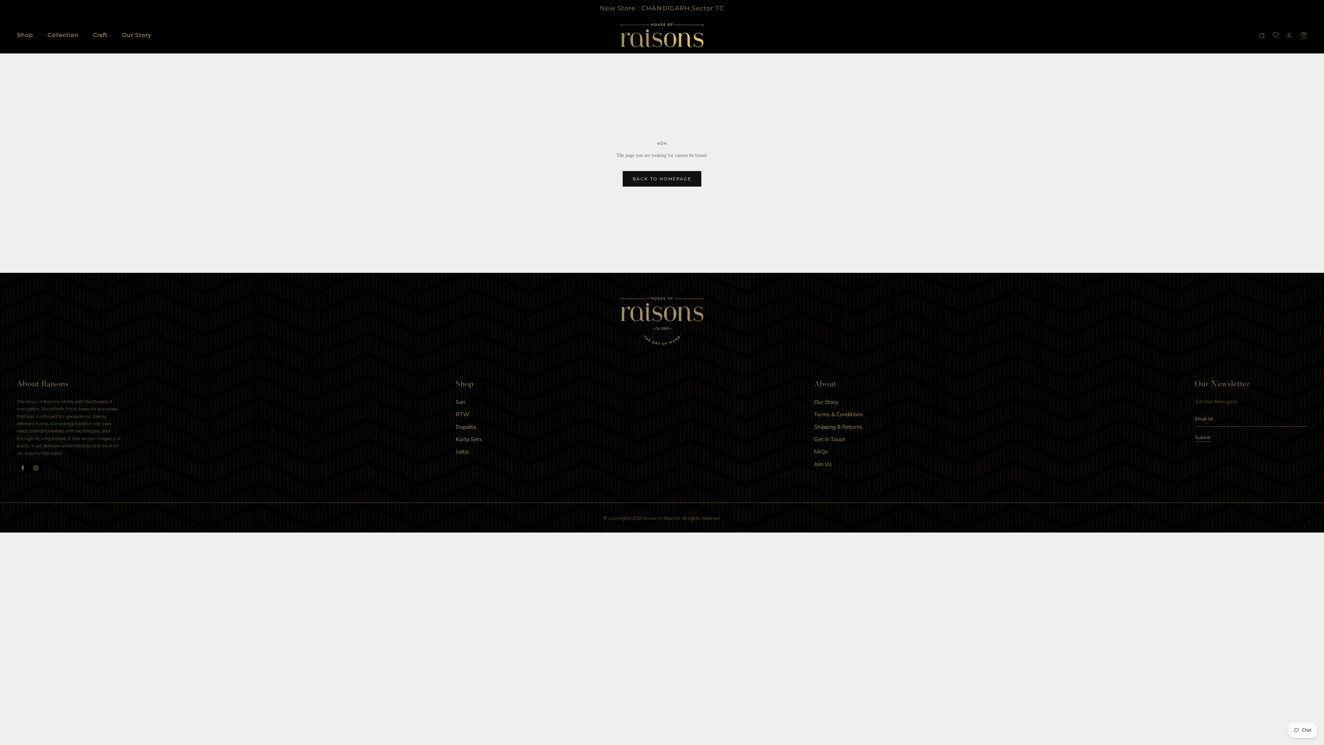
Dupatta (466, 427)
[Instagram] (35, 467)
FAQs (821, 452)
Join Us (823, 464)
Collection (63, 35)
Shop (25, 35)
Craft (100, 35)
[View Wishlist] (1275, 35)
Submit (1203, 437)
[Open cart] (1304, 35)
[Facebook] (22, 467)
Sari (460, 402)
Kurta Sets (469, 439)
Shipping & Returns (838, 427)
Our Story (136, 35)
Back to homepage (662, 178)
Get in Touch (829, 439)
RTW (462, 414)
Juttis (462, 452)
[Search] (1262, 35)
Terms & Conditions (838, 414)
